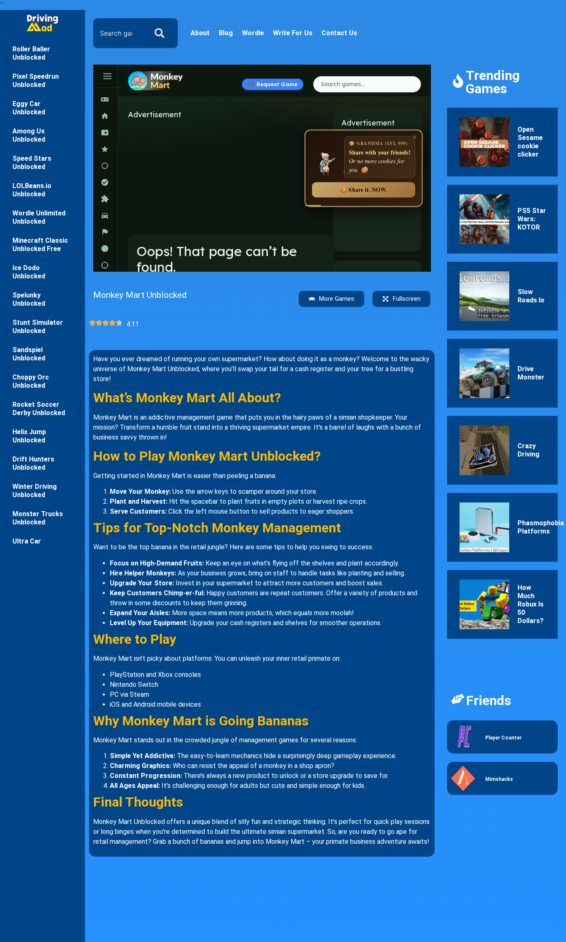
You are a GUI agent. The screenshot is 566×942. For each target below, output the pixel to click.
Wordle (253, 33)
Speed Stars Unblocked (31, 163)
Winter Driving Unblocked (34, 491)
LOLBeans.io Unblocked (31, 190)
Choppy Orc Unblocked (30, 381)
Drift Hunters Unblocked (33, 463)
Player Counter (503, 738)
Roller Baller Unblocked (31, 53)
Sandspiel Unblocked (28, 354)
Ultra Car (26, 541)
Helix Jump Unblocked (29, 436)
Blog (226, 33)
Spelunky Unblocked (28, 299)
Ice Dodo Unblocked (28, 272)
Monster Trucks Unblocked (37, 518)
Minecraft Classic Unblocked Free (40, 245)
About (200, 33)
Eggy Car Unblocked (28, 108)
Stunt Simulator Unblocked (37, 327)
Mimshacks (499, 779)
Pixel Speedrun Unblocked (35, 80)
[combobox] (118, 33)
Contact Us (339, 33)
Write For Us (292, 33)
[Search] (161, 33)
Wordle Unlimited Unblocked (38, 217)
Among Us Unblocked (28, 135)
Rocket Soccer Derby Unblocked (38, 409)
